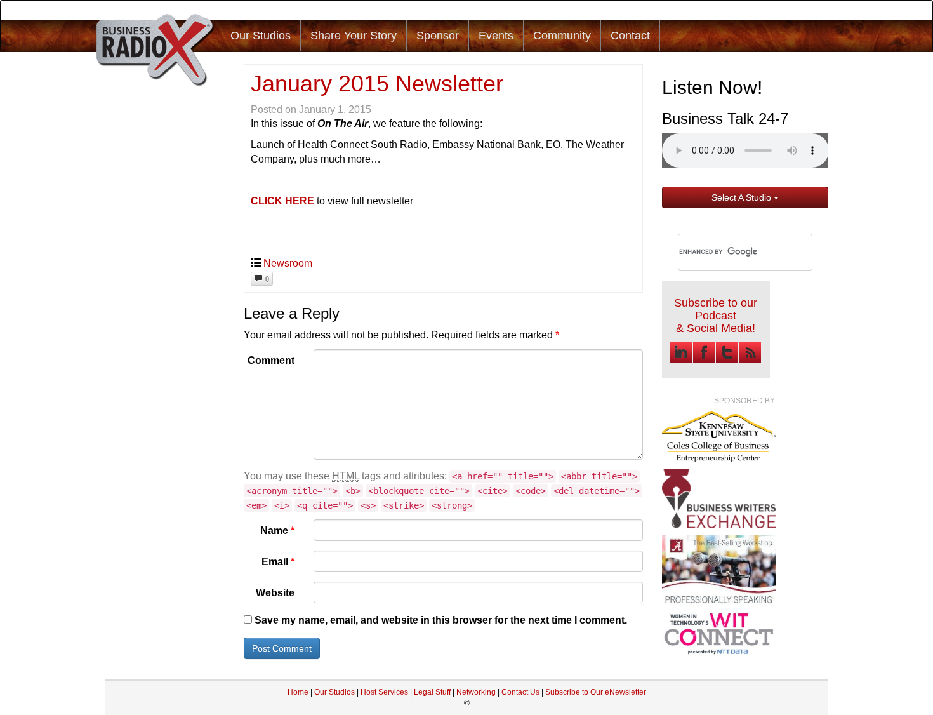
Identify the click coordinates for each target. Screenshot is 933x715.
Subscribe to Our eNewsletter (595, 692)
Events (496, 35)
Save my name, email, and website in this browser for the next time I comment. (441, 620)
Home (298, 692)
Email (277, 561)
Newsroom (287, 263)
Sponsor (437, 35)
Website (275, 592)
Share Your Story (353, 35)
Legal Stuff (432, 692)
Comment (271, 360)
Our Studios (260, 35)
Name (277, 530)
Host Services (384, 692)
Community (562, 35)
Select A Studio (742, 197)
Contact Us (521, 692)
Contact (630, 35)
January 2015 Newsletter (377, 83)
